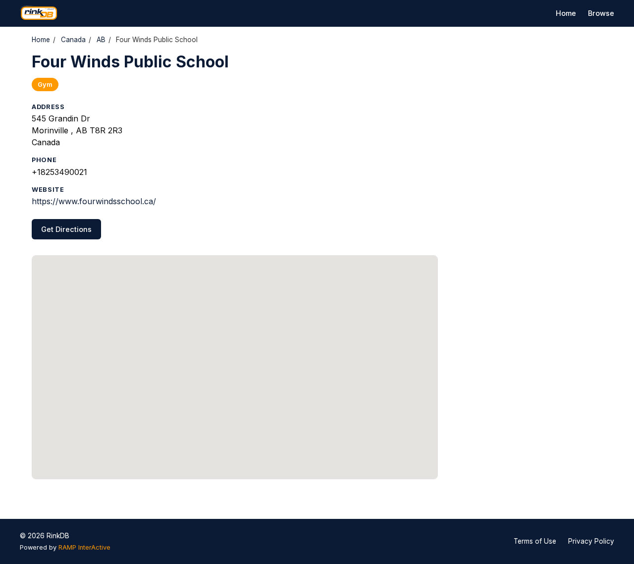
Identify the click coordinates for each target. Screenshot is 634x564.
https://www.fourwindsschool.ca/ (94, 201)
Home (566, 13)
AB (101, 40)
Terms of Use (535, 541)
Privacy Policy (591, 541)
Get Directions (66, 229)
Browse (601, 13)
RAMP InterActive (84, 547)
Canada (73, 40)
